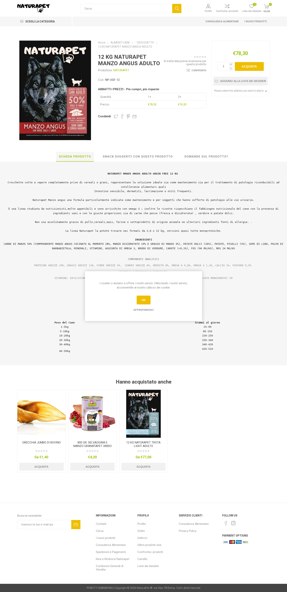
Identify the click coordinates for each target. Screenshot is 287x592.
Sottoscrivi (75, 524)
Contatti (101, 524)
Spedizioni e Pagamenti (111, 552)
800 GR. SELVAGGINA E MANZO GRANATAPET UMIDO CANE (92, 446)
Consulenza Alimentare (222, 21)
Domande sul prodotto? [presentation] (206, 156)
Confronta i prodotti (227, 11)
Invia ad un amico (134, 116)
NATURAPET (121, 70)
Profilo (208, 11)
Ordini (141, 531)
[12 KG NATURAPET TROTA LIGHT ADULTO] (143, 414)
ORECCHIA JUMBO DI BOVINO (41, 442)
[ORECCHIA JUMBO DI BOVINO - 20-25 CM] (41, 414)
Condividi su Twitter (116, 116)
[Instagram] (233, 523)
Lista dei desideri (148, 566)
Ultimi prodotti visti (149, 545)
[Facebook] (226, 523)
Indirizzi (142, 538)
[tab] (75, 157)
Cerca (176, 8)
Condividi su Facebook (122, 116)
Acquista (249, 66)
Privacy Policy (187, 531)
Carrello (142, 559)
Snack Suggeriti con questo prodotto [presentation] (138, 156)
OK (144, 300)
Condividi (104, 116)
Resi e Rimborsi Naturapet (112, 559)
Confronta (199, 70)
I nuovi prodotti (255, 21)
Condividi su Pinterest (128, 116)
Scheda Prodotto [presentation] (75, 156)
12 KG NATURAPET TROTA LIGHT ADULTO (143, 444)
